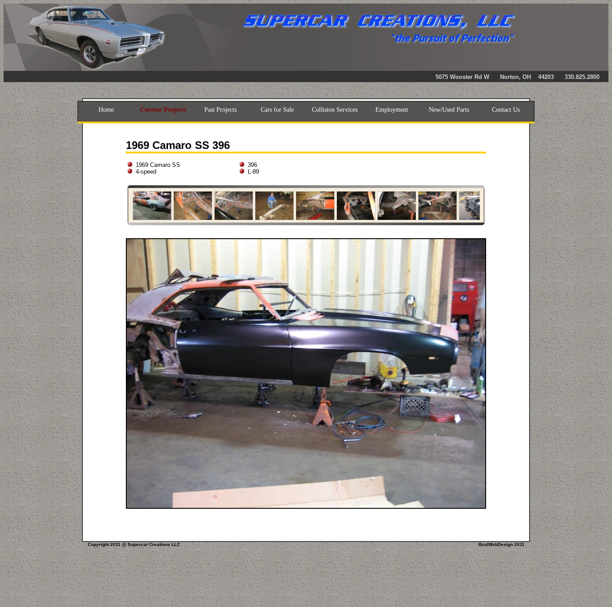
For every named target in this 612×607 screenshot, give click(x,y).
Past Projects (220, 109)
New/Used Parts (449, 109)
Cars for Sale (277, 109)
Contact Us (506, 109)
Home (106, 109)
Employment (391, 109)
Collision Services (335, 109)
